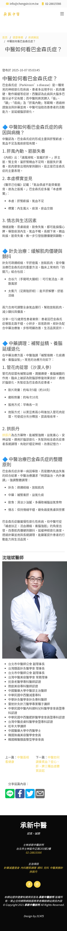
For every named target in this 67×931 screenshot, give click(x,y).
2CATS (40, 916)
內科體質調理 (28, 868)
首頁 (4, 37)
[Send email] (40, 793)
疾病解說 (33, 37)
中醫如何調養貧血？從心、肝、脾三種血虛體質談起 (48, 764)
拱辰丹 (6, 435)
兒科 (46, 868)
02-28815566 (34, 852)
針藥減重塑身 (11, 868)
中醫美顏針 (56, 868)
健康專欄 (18, 37)
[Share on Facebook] (20, 793)
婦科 (39, 868)
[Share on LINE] (10, 793)
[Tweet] (30, 793)
